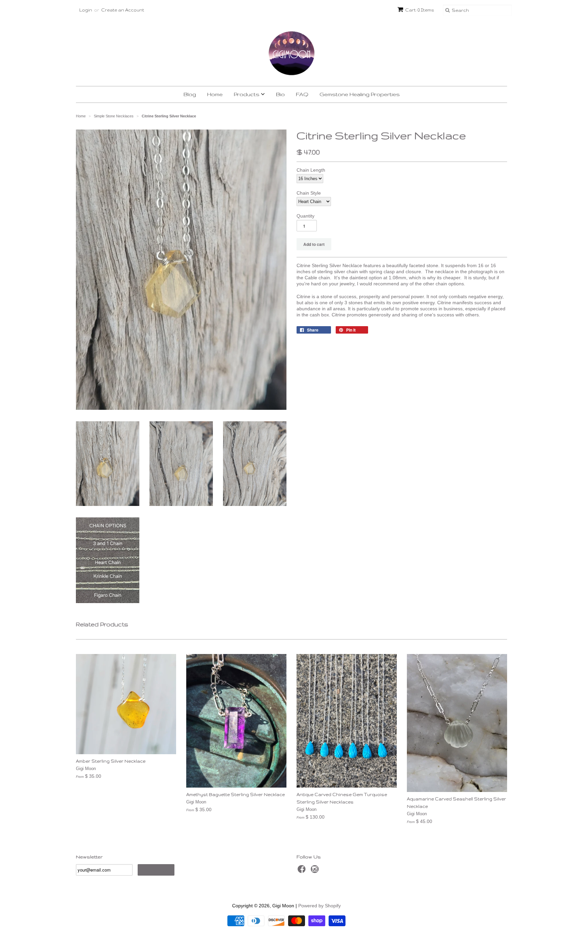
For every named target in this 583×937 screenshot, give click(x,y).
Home (215, 94)
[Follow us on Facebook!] (303, 871)
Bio (280, 94)
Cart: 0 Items (419, 10)
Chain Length (311, 170)
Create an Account (122, 10)
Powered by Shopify (319, 905)
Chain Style (309, 193)
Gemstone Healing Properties (360, 94)
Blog (190, 94)
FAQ (302, 94)
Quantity (305, 216)
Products (247, 94)
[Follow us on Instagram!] (316, 871)
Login (85, 10)
